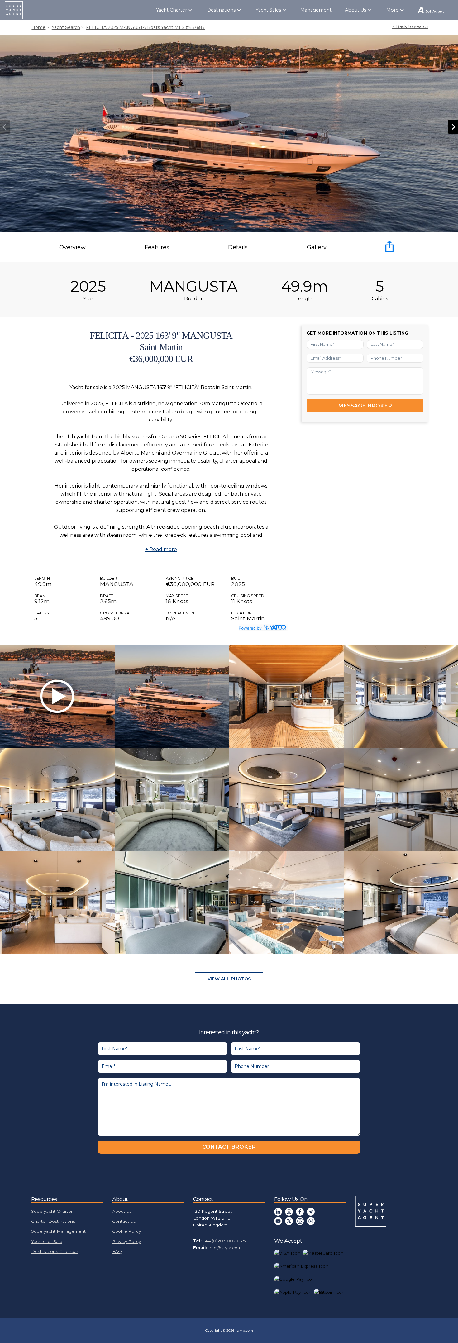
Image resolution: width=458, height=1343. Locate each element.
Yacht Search (66, 27)
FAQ (117, 1251)
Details (238, 247)
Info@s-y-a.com (224, 1247)
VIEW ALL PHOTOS (229, 979)
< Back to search (410, 26)
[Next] (453, 127)
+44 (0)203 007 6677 (225, 1240)
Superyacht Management (58, 1231)
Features (157, 247)
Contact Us (124, 1221)
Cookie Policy (126, 1231)
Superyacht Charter (52, 1211)
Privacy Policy (126, 1241)
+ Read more (161, 549)
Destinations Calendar (54, 1251)
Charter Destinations (53, 1221)
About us (121, 1211)
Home (38, 27)
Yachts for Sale (46, 1241)
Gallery (317, 247)
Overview (72, 247)
